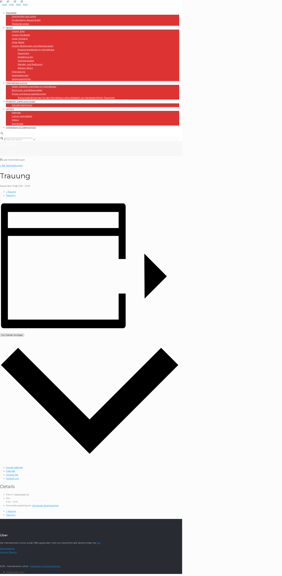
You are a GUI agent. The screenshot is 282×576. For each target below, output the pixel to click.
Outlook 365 (12, 475)
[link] (34, 139)
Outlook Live (12, 478)
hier (98, 543)
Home (9, 150)
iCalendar (10, 471)
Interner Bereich (8, 552)
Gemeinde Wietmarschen (45, 505)
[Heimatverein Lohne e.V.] (14, 4)
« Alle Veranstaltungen (11, 165)
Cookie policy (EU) (15, 572)
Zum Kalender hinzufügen (12, 335)
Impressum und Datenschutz (45, 566)
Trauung (11, 191)
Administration (7, 548)
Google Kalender (14, 467)
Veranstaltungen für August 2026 (23, 154)
